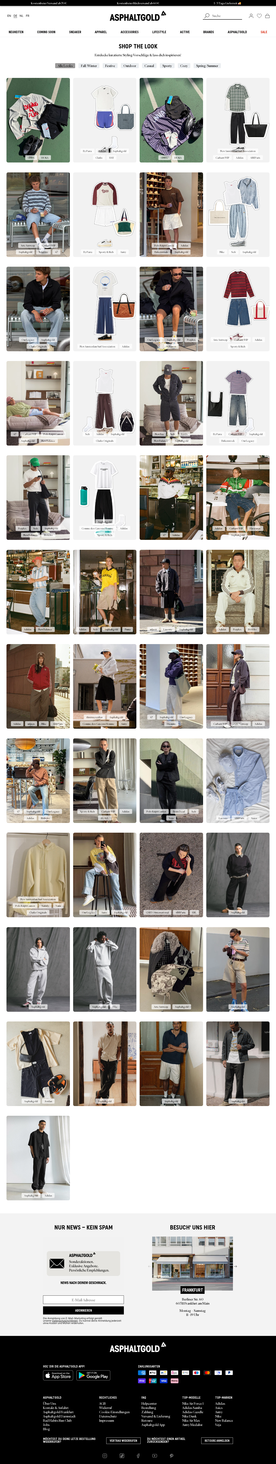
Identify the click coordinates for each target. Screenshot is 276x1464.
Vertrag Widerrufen (123, 1440)
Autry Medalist (192, 1424)
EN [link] (9, 15)
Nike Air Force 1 (192, 1403)
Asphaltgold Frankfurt (58, 1412)
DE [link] (15, 15)
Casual (149, 65)
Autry (219, 1412)
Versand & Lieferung (155, 1416)
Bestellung (148, 1407)
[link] (138, 16)
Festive (110, 65)
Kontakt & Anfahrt (55, 1407)
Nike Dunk (189, 1416)
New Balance (224, 1420)
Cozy (184, 65)
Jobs (46, 1424)
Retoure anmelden (217, 1440)
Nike (218, 1416)
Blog (46, 1429)
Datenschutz (108, 1416)
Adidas (220, 1403)
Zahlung (147, 1412)
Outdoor (129, 65)
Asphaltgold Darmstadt (59, 1416)
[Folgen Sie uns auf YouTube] (154, 1456)
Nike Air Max (191, 1420)
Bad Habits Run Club (57, 1420)
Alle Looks (65, 65)
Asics (218, 1407)
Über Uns (49, 1403)
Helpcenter (149, 1403)
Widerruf (105, 1407)
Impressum (106, 1420)
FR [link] (27, 15)
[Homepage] (138, 1347)
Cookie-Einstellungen (114, 1412)
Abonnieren (83, 1310)
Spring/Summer (207, 65)
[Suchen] (207, 16)
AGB (102, 1403)
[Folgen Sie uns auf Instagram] (105, 1456)
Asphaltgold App (153, 1424)
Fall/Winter (89, 65)
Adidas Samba (192, 1407)
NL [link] (21, 15)
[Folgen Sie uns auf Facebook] (138, 1456)
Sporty (167, 65)
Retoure (147, 1420)
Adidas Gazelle (192, 1412)
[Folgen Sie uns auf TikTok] (122, 1456)
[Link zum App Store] (58, 1375)
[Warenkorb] (267, 16)
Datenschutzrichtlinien (65, 1320)
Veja (218, 1424)
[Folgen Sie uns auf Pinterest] (171, 1456)
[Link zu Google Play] (93, 1375)
